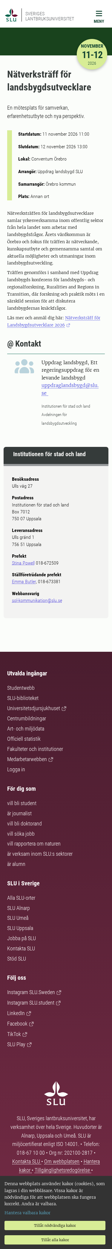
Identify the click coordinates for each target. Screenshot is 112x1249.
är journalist (19, 813)
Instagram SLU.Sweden (31, 992)
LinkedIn (16, 1013)
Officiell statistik (24, 739)
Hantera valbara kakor (27, 1212)
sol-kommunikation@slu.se (37, 600)
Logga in (16, 769)
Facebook (17, 1023)
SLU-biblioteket (23, 698)
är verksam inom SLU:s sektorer (40, 854)
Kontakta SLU (21, 948)
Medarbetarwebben (27, 759)
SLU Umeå (17, 918)
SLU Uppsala (20, 928)
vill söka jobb (21, 834)
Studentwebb (21, 688)
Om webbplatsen (61, 1161)
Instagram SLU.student (30, 1002)
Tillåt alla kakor (55, 1240)
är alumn (16, 864)
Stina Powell (23, 563)
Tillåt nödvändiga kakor (55, 1225)
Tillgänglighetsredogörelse (63, 1170)
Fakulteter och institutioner (35, 749)
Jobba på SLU (21, 938)
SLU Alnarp (18, 908)
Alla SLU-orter (21, 898)
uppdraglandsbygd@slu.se (70, 389)
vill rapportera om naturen (34, 843)
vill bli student (21, 803)
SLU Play (16, 1044)
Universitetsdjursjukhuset (33, 708)
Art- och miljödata (25, 728)
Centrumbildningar (26, 718)
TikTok (14, 1034)
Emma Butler (24, 581)
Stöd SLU (16, 958)
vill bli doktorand (24, 823)
